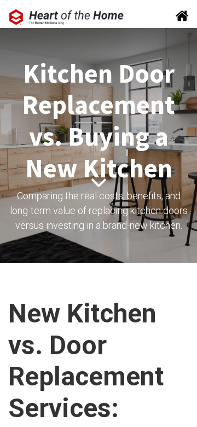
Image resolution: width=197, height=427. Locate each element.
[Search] (179, 16)
